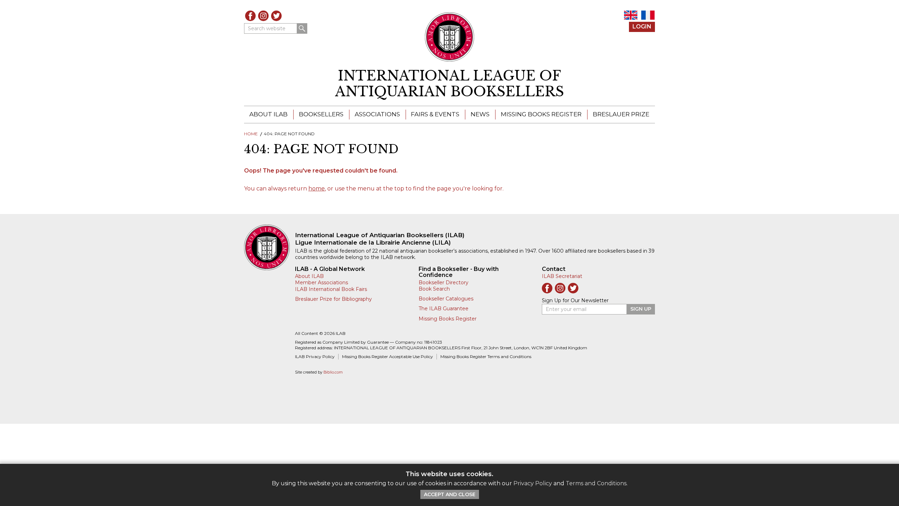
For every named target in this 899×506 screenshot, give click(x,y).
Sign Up (640, 309)
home (316, 188)
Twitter (276, 16)
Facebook (250, 16)
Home (251, 133)
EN (630, 15)
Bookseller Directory (443, 282)
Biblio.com (333, 372)
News (480, 114)
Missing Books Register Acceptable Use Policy (387, 356)
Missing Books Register (541, 114)
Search (302, 28)
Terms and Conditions (596, 483)
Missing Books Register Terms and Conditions (485, 356)
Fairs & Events (435, 114)
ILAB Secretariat (562, 276)
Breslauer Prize (621, 114)
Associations (377, 114)
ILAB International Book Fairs (331, 289)
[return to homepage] (269, 247)
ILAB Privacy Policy (315, 356)
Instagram (263, 16)
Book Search (434, 289)
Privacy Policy (532, 483)
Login (641, 26)
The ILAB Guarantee (443, 308)
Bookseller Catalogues (446, 299)
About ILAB (268, 114)
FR (648, 15)
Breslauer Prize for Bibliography (333, 299)
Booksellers (321, 114)
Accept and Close (449, 494)
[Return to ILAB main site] (449, 36)
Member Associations (321, 282)
